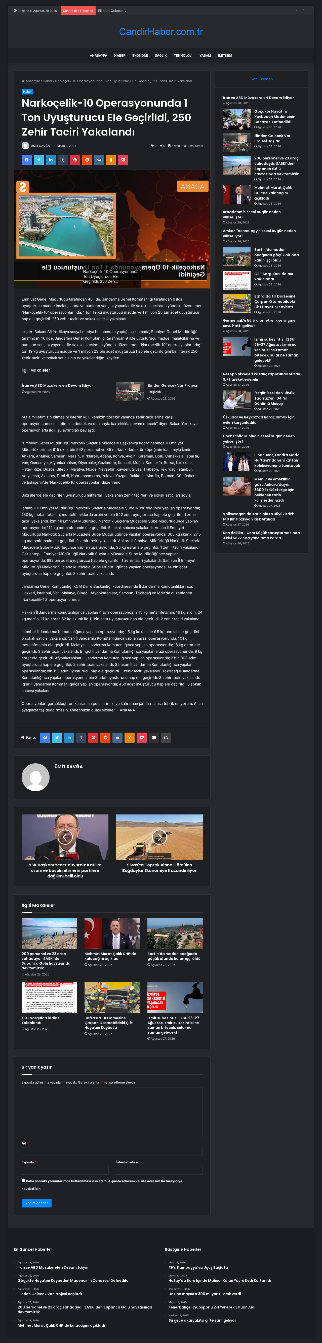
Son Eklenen (262, 79)
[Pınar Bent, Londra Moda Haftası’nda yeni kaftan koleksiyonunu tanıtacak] (237, 461)
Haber (119, 55)
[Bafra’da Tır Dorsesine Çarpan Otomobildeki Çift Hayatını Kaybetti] (112, 997)
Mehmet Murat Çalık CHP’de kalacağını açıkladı (110, 956)
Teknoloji (183, 55)
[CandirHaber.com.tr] (161, 31)
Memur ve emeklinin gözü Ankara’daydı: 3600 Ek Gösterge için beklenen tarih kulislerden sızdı (274, 490)
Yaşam (205, 55)
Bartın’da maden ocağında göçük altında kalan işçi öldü (173, 956)
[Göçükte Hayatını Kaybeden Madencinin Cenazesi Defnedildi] (237, 119)
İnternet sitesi (127, 1162)
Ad (25, 1143)
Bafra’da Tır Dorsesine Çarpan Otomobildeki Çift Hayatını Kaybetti (109, 1023)
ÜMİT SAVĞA (40, 146)
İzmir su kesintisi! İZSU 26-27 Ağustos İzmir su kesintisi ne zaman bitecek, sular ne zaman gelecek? (173, 1025)
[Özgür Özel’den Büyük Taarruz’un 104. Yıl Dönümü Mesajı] (237, 399)
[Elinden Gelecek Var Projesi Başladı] (130, 391)
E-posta (29, 1162)
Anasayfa (98, 55)
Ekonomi (140, 55)
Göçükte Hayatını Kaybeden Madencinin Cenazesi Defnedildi (274, 116)
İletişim (225, 55)
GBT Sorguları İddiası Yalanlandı (41, 1020)
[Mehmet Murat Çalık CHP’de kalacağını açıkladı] (112, 933)
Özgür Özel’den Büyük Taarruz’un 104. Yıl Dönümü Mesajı (274, 398)
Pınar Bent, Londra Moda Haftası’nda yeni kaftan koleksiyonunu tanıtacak (277, 460)
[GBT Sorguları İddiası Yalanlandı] (49, 997)
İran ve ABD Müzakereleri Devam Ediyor (57, 385)
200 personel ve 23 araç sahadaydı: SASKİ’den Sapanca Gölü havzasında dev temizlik (46, 961)
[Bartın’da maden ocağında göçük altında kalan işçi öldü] (175, 933)
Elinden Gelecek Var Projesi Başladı (125, 11)
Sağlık (161, 55)
